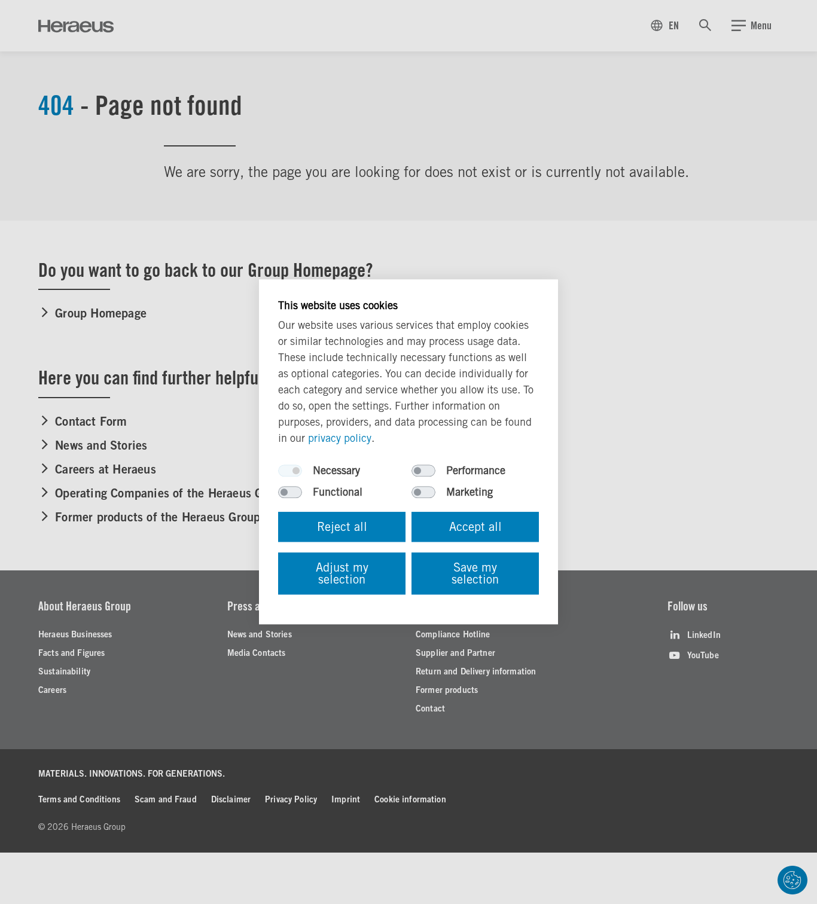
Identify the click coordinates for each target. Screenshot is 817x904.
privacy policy (339, 438)
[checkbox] (290, 471)
